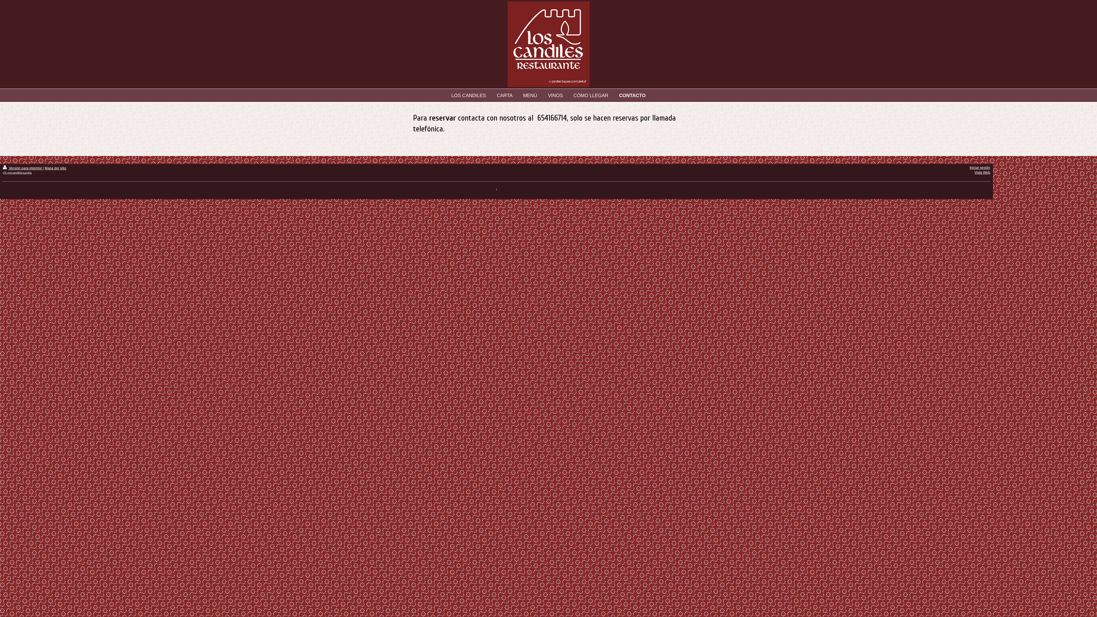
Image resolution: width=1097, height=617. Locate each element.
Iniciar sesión (980, 168)
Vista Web (982, 173)
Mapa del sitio (55, 168)
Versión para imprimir (25, 168)
